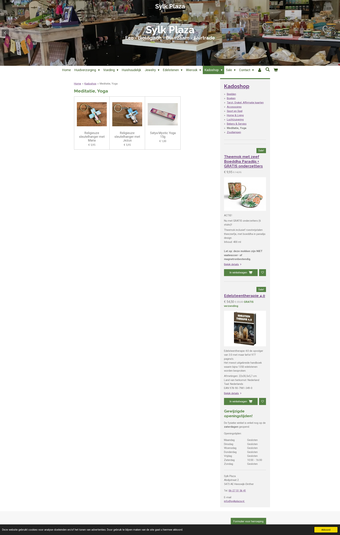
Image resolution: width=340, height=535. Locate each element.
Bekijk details (231, 264)
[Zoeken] (267, 69)
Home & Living (235, 115)
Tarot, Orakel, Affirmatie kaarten (245, 102)
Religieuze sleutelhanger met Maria (92, 136)
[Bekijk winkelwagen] (275, 70)
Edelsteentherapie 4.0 (244, 295)
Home (77, 83)
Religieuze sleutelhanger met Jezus (127, 136)
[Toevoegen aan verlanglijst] (262, 272)
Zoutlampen (234, 132)
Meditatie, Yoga (109, 83)
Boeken (231, 98)
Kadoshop (90, 83)
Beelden (231, 94)
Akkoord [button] (325, 529)
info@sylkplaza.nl (234, 501)
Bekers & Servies (236, 123)
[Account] (260, 70)
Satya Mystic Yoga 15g (163, 134)
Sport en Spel (234, 111)
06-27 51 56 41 (237, 490)
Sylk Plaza (170, 6)
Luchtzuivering (235, 119)
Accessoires (234, 106)
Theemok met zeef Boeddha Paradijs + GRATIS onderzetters (243, 161)
